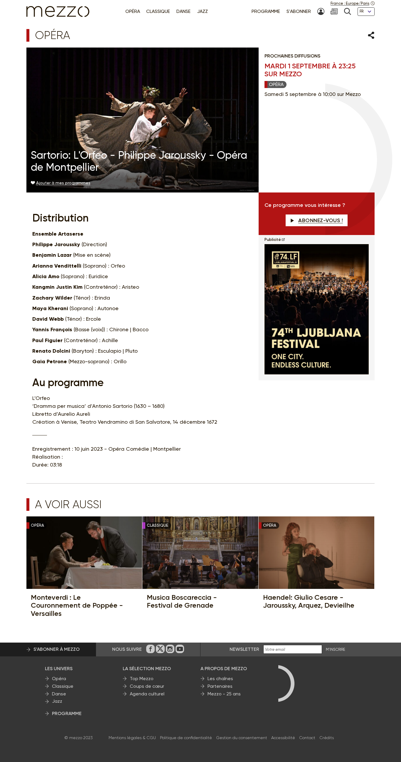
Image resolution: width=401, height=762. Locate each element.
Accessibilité (283, 737)
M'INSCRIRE (335, 650)
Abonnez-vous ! (320, 220)
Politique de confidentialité (186, 737)
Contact (307, 737)
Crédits (326, 737)
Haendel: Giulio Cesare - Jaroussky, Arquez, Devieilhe (308, 601)
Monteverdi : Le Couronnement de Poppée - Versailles (77, 605)
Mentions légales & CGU (132, 737)
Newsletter (244, 649)
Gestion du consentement (241, 737)
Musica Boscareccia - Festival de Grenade (182, 601)
